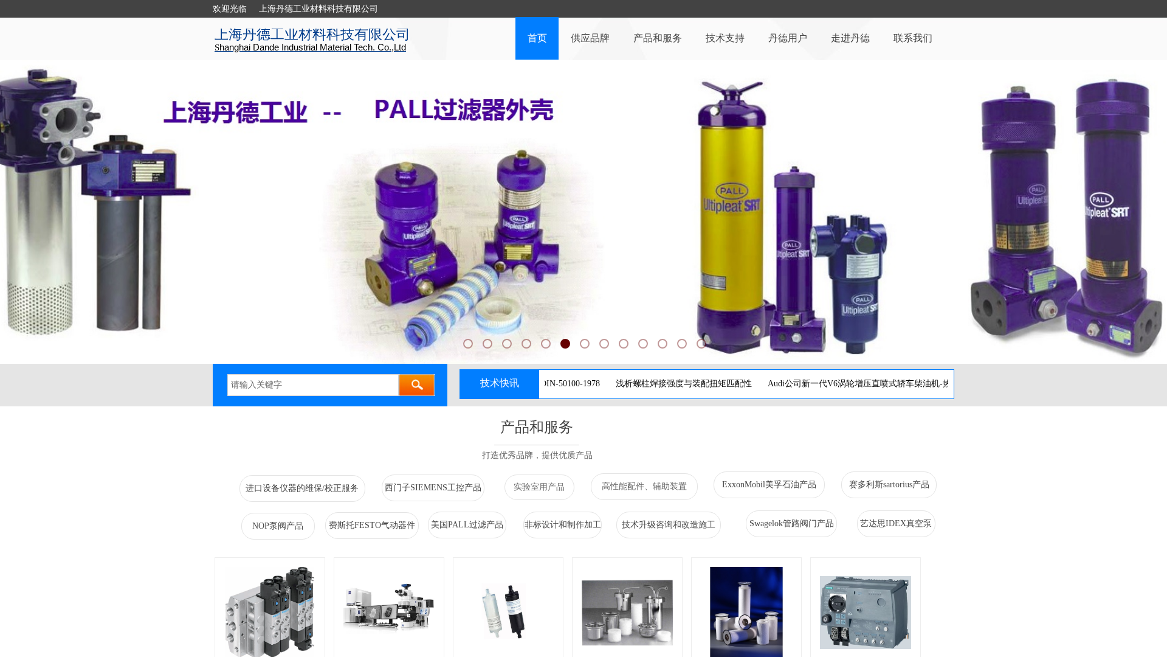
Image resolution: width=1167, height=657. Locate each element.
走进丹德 (850, 38)
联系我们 (912, 38)
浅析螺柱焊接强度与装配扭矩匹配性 (656, 383)
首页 (537, 38)
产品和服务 (657, 38)
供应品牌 (590, 38)
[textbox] (313, 385)
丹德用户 (787, 38)
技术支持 (725, 38)
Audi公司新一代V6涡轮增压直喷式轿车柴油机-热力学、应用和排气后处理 (878, 383)
